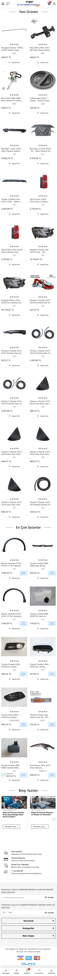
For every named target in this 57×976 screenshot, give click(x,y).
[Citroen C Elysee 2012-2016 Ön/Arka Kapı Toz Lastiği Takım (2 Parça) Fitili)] (14, 383)
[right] (54, 819)
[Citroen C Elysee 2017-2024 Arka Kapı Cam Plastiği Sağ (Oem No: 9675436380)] (43, 434)
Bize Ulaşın (28, 935)
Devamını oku (10, 827)
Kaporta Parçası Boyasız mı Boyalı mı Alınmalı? (42, 813)
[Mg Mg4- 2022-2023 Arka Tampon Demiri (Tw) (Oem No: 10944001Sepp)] (14, 131)
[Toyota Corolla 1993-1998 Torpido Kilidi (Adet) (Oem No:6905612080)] (14, 748)
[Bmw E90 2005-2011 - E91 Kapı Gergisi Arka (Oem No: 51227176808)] (43, 30)
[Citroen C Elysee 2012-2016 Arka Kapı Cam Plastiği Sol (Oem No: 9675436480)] (14, 434)
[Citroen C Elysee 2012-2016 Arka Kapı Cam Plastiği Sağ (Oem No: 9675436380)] (14, 484)
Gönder (51, 897)
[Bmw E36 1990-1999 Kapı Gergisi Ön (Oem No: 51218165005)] (14, 80)
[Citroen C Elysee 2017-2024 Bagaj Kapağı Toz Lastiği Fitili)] (43, 484)
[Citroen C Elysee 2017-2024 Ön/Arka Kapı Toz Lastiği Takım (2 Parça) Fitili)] (43, 333)
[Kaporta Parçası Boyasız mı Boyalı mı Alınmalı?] (43, 802)
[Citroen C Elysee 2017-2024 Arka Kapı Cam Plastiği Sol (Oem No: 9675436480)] (43, 383)
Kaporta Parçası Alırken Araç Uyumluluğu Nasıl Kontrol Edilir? (13, 814)
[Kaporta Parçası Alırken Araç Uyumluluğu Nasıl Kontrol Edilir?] (14, 802)
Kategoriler (28, 928)
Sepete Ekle (15, 62)
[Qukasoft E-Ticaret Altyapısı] (28, 964)
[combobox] (4, 912)
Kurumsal (28, 920)
